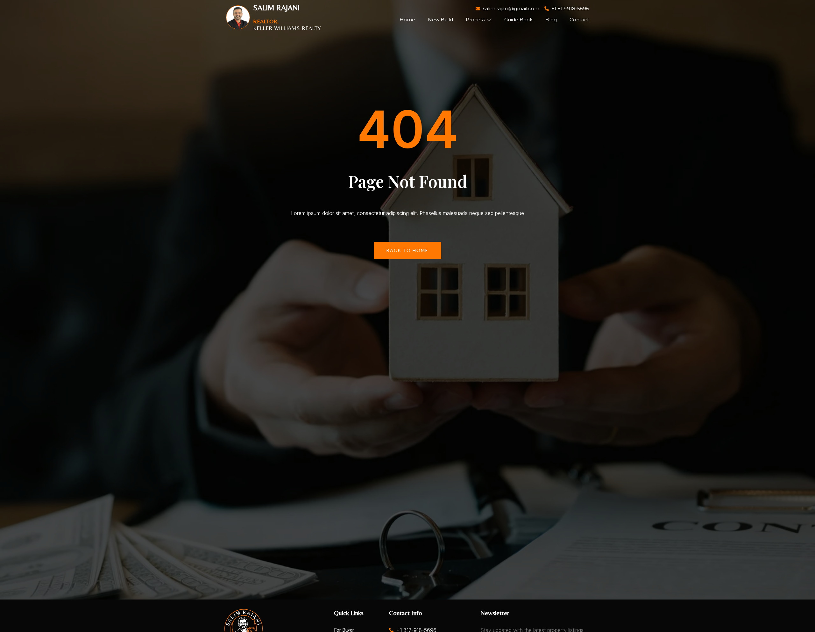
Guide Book (518, 20)
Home (407, 20)
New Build (440, 20)
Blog (551, 20)
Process (475, 20)
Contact (579, 20)
